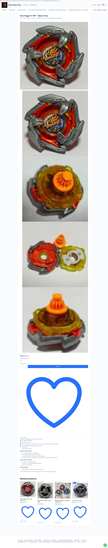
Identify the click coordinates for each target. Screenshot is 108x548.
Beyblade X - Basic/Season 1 (37, 439)
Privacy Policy (84, 540)
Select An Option (23, 358)
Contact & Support (38, 540)
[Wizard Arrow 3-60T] (80, 490)
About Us (79, 541)
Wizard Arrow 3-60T (77, 500)
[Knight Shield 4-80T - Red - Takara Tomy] (28, 489)
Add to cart (58, 366)
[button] (20, 21)
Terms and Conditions (28, 540)
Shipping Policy (54, 540)
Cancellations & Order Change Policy (65, 540)
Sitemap (84, 541)
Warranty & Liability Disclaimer (45, 541)
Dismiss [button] (58, 0)
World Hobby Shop (14, 5)
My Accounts (20, 540)
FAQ (75, 541)
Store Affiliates (46, 540)
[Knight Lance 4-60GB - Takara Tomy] (45, 490)
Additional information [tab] (27, 448)
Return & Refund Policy (32, 541)
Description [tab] (24, 447)
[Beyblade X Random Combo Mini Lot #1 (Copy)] (63, 490)
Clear (21, 360)
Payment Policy (77, 540)
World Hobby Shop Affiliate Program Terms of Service (62, 541)
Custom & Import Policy (22, 541)
